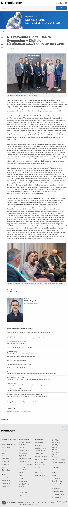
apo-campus (6, 481)
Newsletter (5, 461)
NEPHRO (39, 473)
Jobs (3, 453)
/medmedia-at (57, 497)
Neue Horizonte (56, 484)
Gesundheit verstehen (58, 481)
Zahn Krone (55, 467)
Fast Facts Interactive (25, 464)
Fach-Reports (56, 478)
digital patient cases (25, 458)
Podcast (21, 478)
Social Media (56, 489)
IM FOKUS (22, 467)
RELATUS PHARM (24, 484)
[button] (4, 503)
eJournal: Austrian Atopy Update (24, 443)
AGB (3, 467)
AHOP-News (39, 442)
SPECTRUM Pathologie (55, 451)
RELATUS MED (23, 481)
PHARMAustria (40, 475)
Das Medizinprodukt (41, 456)
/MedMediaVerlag (58, 492)
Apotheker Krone (40, 448)
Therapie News (23, 492)
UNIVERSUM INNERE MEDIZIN (58, 464)
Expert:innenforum (24, 461)
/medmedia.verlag (58, 494)
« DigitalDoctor (5, 31)
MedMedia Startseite (9, 439)
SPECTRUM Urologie (58, 460)
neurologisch (39, 470)
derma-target (23, 453)
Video (20, 495)
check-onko (5, 486)
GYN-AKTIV (38, 467)
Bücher (54, 475)
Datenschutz (6, 470)
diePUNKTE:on (6, 478)
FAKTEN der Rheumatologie (40, 463)
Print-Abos (5, 459)
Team (4, 450)
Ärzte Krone (38, 445)
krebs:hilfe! (22, 470)
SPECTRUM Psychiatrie (55, 456)
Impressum (5, 464)
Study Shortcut (23, 487)
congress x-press (24, 450)
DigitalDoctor (23, 456)
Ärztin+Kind (39, 454)
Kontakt (4, 456)
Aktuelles (16, 49)
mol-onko (22, 473)
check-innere (6, 483)
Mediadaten (6, 447)
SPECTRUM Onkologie (55, 446)
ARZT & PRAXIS (40, 451)
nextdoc (21, 475)
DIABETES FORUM (41, 459)
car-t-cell (21, 447)
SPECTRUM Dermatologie (56, 441)
